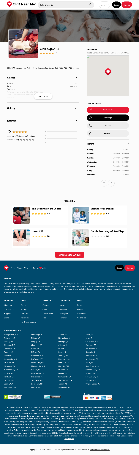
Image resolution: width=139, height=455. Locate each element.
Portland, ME (91, 373)
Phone (108, 125)
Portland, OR (9, 377)
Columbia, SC (91, 345)
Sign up (127, 5)
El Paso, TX (35, 352)
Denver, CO (62, 348)
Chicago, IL (62, 345)
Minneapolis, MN (38, 366)
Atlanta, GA (62, 334)
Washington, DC (10, 387)
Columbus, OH (9, 348)
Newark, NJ (35, 370)
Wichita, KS (35, 387)
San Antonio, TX (10, 380)
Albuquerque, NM (11, 334)
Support (7, 313)
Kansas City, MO (10, 359)
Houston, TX (9, 355)
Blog (44, 317)
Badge (23, 305)
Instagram (64, 313)
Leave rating (108, 133)
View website (108, 109)
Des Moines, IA (91, 348)
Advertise (25, 317)
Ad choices (81, 317)
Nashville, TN (63, 366)
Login (116, 5)
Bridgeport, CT (37, 341)
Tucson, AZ (62, 384)
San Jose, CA (91, 380)
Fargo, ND (62, 352)
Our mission (9, 309)
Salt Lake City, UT (92, 377)
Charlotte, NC (9, 345)
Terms (79, 305)
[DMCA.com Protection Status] (52, 397)
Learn (103, 5)
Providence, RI (36, 377)
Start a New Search (69, 254)
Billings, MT (35, 338)
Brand (6, 317)
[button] (108, 72)
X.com (62, 305)
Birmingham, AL (64, 338)
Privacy (80, 309)
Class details (43, 96)
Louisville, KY (9, 362)
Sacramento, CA (64, 377)
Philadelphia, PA (37, 373)
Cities (44, 309)
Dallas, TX (35, 348)
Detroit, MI (8, 352)
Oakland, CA (63, 370)
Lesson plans (47, 313)
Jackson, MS (63, 355)
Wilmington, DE (64, 387)
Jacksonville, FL (91, 355)
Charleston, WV (92, 341)
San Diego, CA (36, 380)
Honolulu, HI (90, 352)
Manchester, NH (37, 362)
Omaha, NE (8, 373)
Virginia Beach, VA (93, 384)
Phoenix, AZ (62, 373)
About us (8, 305)
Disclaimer (81, 313)
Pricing (23, 309)
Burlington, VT (63, 341)
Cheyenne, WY (36, 345)
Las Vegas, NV (36, 359)
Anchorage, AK (37, 334)
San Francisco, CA (65, 380)
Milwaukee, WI (9, 366)
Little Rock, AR (64, 359)
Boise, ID (89, 338)
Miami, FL (89, 362)
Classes (45, 305)
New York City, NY (11, 370)
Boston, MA (8, 341)
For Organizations (28, 322)
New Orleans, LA (92, 366)
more (77, 68)
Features (24, 313)
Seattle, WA (8, 384)
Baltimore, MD (9, 338)
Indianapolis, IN (37, 355)
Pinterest (63, 317)
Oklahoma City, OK (93, 370)
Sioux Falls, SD (36, 384)
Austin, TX (89, 334)
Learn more (29, 292)
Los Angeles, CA (92, 359)
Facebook (64, 309)
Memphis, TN (63, 362)
